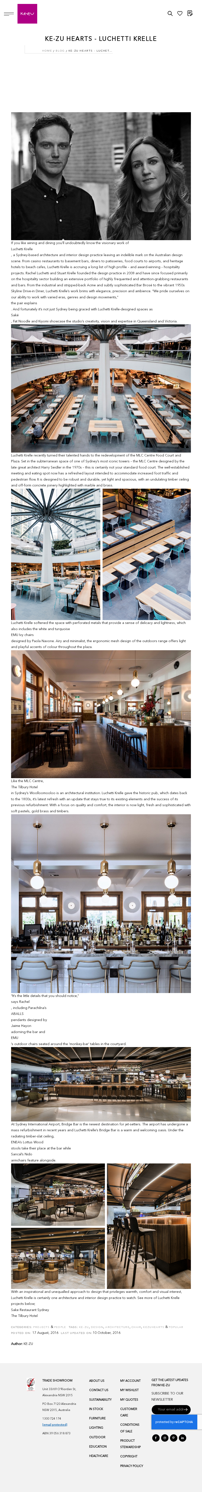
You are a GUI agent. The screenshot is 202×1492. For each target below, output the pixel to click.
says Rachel (20, 1002)
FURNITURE (97, 1418)
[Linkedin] (182, 1438)
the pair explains (24, 303)
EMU (14, 1038)
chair (136, 1327)
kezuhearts (153, 1327)
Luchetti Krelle (22, 249)
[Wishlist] (179, 14)
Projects (41, 1327)
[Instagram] (164, 1438)
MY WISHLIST (129, 1390)
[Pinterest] (173, 1438)
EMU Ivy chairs (22, 635)
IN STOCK (96, 1409)
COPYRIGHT (128, 1456)
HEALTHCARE (98, 1456)
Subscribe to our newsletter (167, 1396)
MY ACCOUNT (130, 1381)
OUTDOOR (97, 1437)
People (60, 1327)
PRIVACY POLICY (131, 1466)
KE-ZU (28, 1344)
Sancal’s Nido (21, 1154)
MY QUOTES (129, 1399)
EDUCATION (98, 1446)
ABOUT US (96, 1381)
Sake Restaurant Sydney (30, 1310)
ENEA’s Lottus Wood (27, 1142)
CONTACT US (98, 1390)
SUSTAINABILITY (100, 1399)
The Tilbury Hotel (24, 787)
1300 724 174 (51, 1418)
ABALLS (17, 1014)
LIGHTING (96, 1427)
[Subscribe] (186, 1410)
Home (47, 51)
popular (176, 1327)
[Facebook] (156, 1438)
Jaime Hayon (21, 1026)
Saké (15, 315)
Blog (60, 51)
